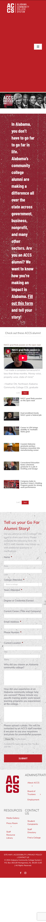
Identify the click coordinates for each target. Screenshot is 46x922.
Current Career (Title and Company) (22, 611)
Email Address (12, 621)
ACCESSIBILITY (20, 855)
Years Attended (13, 590)
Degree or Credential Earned (19, 600)
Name (8, 557)
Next (25, 393)
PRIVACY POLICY (35, 855)
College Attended (14, 579)
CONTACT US (23, 857)
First (6, 566)
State (6, 659)
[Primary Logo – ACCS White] (18, 3)
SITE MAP (8, 855)
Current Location (13, 643)
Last (6, 574)
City (6, 651)
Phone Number (12, 632)
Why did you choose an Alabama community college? (21, 666)
